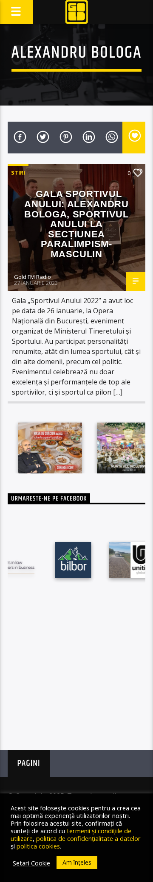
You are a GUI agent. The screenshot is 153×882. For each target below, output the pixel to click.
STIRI (18, 172)
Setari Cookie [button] (31, 863)
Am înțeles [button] (76, 862)
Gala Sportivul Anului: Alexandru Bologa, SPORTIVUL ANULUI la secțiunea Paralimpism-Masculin (76, 224)
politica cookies (38, 846)
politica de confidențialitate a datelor (88, 838)
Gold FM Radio (32, 277)
